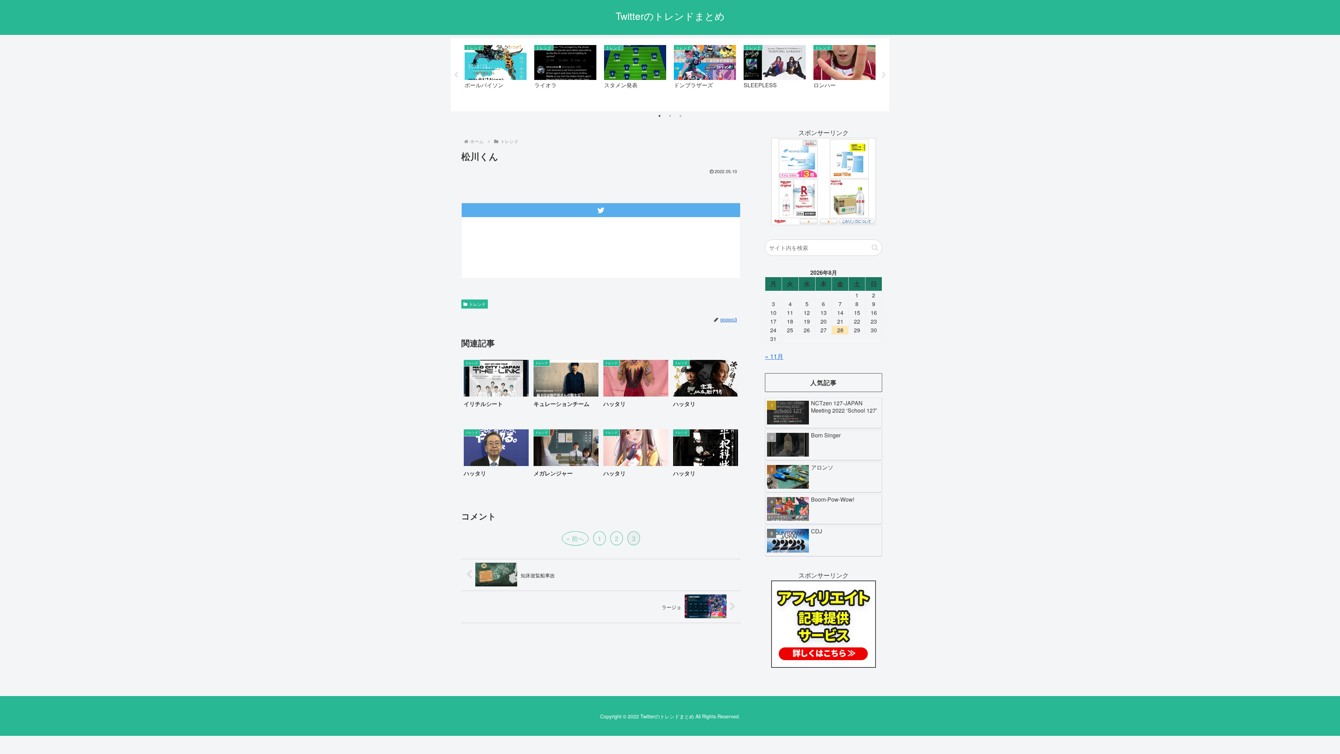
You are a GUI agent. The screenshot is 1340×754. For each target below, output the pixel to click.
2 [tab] (670, 115)
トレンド (477, 304)
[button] (875, 248)
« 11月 (774, 356)
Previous (456, 75)
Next (883, 75)
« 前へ (575, 538)
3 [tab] (680, 115)
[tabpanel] (495, 73)
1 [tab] (659, 115)
